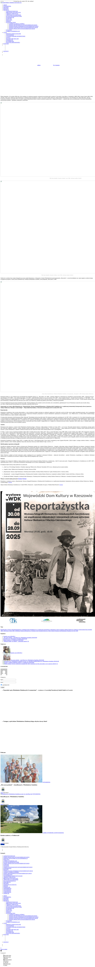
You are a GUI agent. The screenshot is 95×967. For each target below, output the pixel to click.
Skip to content (4, 949)
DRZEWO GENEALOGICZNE (13, 924)
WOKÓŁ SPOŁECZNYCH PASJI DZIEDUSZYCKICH (16, 857)
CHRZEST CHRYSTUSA (9, 877)
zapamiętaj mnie (5, 684)
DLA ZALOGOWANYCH (9, 881)
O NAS (5, 923)
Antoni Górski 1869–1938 (11, 630)
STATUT (8, 928)
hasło (2, 682)
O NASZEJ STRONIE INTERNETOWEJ (15, 927)
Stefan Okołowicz (21, 630)
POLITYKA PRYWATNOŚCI (13, 933)
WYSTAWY (6, 866)
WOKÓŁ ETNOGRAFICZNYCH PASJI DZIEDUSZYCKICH (17, 867)
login (2, 679)
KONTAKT (6, 934)
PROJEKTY (6, 900)
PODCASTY (6, 859)
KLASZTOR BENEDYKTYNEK (11, 862)
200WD (5, 895)
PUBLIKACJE (6, 887)
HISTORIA (6, 883)
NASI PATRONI (10, 925)
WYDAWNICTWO (7, 874)
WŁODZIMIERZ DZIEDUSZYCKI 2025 (12, 876)
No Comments (56, 65)
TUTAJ (20, 478)
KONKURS (6, 864)
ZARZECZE (6, 893)
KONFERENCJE (7, 868)
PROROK (5, 886)
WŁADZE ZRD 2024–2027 (12, 929)
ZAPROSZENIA (7, 892)
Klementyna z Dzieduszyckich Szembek (34, 630)
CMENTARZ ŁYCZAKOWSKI (10, 879)
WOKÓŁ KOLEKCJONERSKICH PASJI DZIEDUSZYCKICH (18, 871)
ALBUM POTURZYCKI (9, 856)
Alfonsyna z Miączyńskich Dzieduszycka (52, 630)
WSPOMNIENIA (7, 888)
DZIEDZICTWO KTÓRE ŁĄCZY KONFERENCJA (15, 858)
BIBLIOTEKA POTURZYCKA (10, 878)
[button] (1, 950)
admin (38, 65)
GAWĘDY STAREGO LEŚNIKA (11, 872)
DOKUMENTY (7, 882)
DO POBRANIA (10, 932)
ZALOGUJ (5, 942)
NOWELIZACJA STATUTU (10, 884)
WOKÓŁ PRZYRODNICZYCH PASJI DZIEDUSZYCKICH (17, 873)
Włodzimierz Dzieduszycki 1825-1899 (69, 630)
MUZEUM (5, 869)
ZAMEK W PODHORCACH (49, 832)
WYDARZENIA (47, 57)
